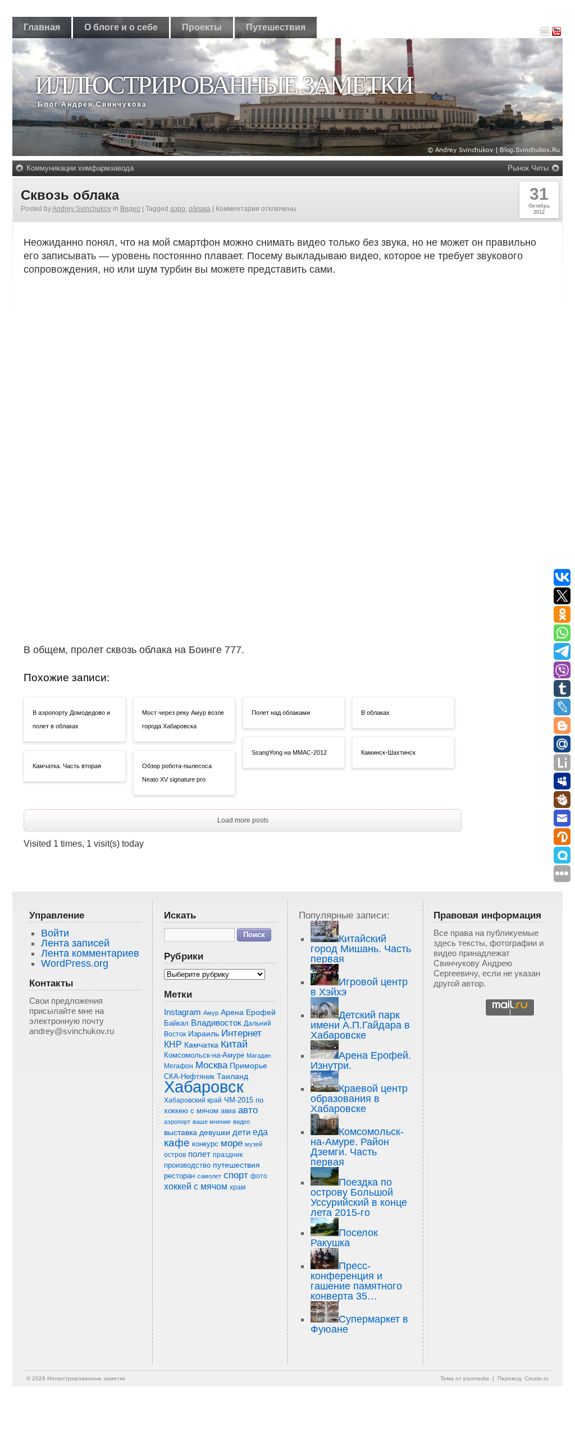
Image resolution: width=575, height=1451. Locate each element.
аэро (177, 209)
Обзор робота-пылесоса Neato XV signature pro (177, 773)
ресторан (179, 1176)
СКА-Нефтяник (189, 1076)
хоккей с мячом (195, 1186)
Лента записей (75, 943)
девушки (214, 1132)
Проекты (202, 27)
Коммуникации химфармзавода (80, 168)
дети (241, 1132)
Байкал (176, 1023)
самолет (209, 1176)
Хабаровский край (193, 1100)
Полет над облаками (281, 712)
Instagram (182, 1012)
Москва (211, 1065)
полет (199, 1154)
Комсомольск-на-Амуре (204, 1055)
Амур (210, 1012)
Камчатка (201, 1044)
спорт (235, 1175)
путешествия (236, 1164)
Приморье (248, 1065)
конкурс (205, 1144)
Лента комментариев (90, 953)
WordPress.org (74, 963)
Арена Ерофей (248, 1012)
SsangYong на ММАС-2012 (289, 752)
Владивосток (216, 1022)
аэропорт (177, 1121)
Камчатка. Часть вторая (67, 766)
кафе (177, 1143)
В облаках (375, 712)
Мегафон (178, 1066)
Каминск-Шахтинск (388, 752)
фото (258, 1175)
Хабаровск (204, 1086)
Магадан (259, 1055)
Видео (130, 209)
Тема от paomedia (464, 1378)
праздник (228, 1155)
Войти (55, 933)
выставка (180, 1132)
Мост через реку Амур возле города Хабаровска (183, 719)
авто (248, 1110)
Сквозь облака (70, 195)
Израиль (203, 1034)
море (232, 1143)
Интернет (241, 1033)
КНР (173, 1044)
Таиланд (232, 1076)
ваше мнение (212, 1121)
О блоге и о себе (121, 27)
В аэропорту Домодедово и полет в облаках (71, 719)
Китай (234, 1044)
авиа (228, 1111)
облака (200, 209)
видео (241, 1121)
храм (237, 1187)
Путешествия (275, 27)
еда (260, 1132)
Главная (42, 27)
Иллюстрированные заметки (223, 85)
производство (187, 1165)
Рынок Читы (528, 168)
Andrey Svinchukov (81, 209)
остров (175, 1155)
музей (253, 1144)
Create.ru (536, 1378)
